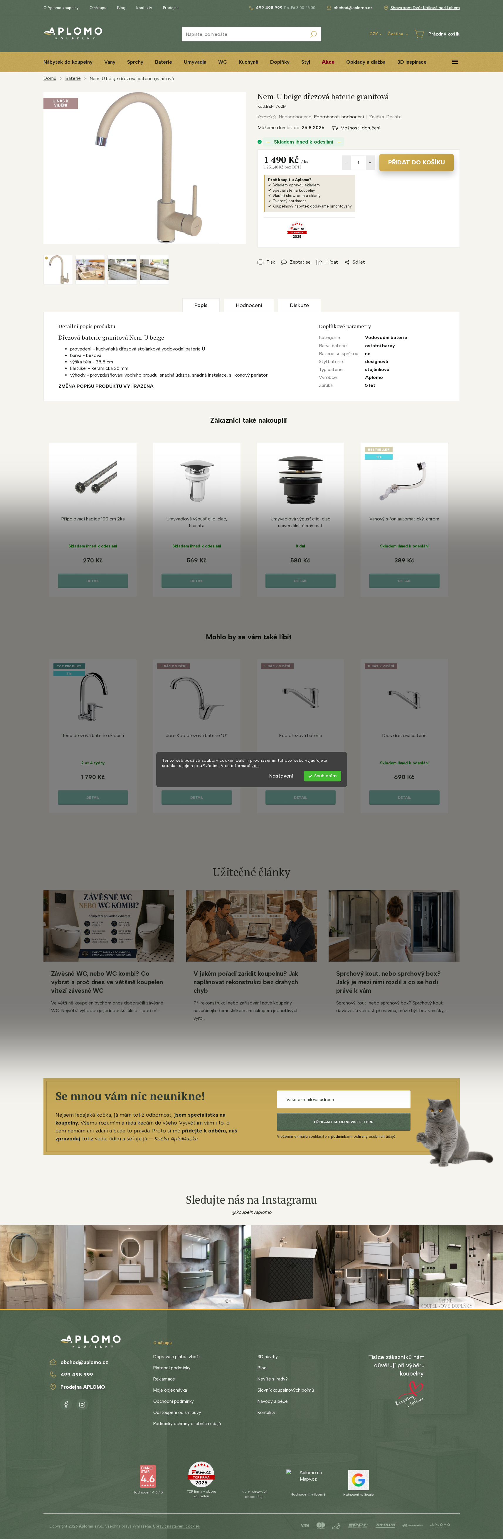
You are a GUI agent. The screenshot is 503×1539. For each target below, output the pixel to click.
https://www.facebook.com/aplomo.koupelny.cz (66, 1403)
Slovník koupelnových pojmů (286, 1390)
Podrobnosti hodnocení (339, 116)
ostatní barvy (380, 345)
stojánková (377, 369)
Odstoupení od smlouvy (177, 1412)
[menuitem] (68, 62)
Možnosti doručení (360, 128)
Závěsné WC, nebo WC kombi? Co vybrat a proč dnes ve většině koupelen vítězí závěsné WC (107, 982)
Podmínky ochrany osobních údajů (187, 1423)
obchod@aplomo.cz (84, 1362)
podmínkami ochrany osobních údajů (363, 1136)
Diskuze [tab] (299, 305)
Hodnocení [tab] (249, 305)
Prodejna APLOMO (82, 1387)
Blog (121, 8)
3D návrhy (268, 1356)
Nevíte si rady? (273, 1379)
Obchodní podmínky (173, 1401)
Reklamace (164, 1379)
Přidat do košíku (416, 162)
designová (376, 361)
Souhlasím (325, 776)
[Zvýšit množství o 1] (370, 163)
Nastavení (281, 776)
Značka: (385, 116)
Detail (92, 581)
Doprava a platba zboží (176, 1356)
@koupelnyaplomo (252, 1212)
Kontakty (144, 8)
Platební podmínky (172, 1368)
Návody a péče (273, 1401)
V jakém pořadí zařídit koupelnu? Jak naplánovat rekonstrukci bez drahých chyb (246, 982)
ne (368, 353)
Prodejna (171, 8)
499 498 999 (76, 1375)
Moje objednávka (170, 1390)
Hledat (313, 34)
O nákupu (98, 8)
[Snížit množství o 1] (346, 163)
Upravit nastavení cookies (176, 1526)
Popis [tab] (201, 305)
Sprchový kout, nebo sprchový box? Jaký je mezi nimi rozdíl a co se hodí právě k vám (388, 982)
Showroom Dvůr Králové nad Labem (425, 7)
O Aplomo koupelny (61, 8)
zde (255, 765)
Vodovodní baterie (386, 337)
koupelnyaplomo (82, 1403)
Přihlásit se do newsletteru (344, 1122)
